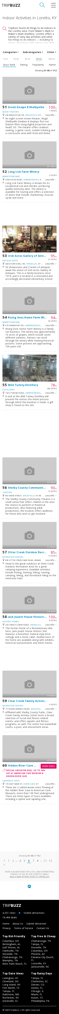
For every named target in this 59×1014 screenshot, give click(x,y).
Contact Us (43, 928)
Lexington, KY (10, 978)
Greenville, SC (10, 1000)
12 (50, 861)
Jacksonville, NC (40, 966)
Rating (23, 64)
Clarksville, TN (10, 950)
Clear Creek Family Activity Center (32, 701)
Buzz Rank (9, 64)
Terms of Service (23, 928)
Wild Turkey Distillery (23, 385)
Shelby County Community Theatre (32, 487)
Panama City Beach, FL (42, 959)
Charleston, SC (39, 981)
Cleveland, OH (10, 981)
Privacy (6, 928)
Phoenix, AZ (38, 953)
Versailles (31, 264)
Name (52, 64)
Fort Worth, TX (10, 987)
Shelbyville (31, 115)
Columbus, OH (10, 940)
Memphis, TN (10, 960)
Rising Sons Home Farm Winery (29, 317)
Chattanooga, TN (12, 957)
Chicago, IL (37, 991)
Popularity (38, 64)
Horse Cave (29, 784)
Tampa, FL (37, 944)
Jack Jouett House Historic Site (29, 617)
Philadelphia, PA (40, 1000)
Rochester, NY (10, 997)
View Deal (48, 766)
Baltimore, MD (10, 994)
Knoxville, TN (10, 953)
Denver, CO (37, 984)
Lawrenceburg (31, 179)
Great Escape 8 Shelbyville (26, 107)
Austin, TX (37, 997)
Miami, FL (36, 994)
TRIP (11, 5)
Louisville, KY (38, 963)
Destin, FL (37, 987)
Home (5, 923)
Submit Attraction (36, 923)
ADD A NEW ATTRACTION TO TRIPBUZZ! (29, 876)
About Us (18, 923)
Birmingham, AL (11, 944)
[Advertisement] (29, 214)
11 (45, 861)
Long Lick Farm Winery (23, 171)
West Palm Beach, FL (14, 963)
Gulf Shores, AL (11, 947)
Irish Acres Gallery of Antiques (29, 256)
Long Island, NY (11, 984)
